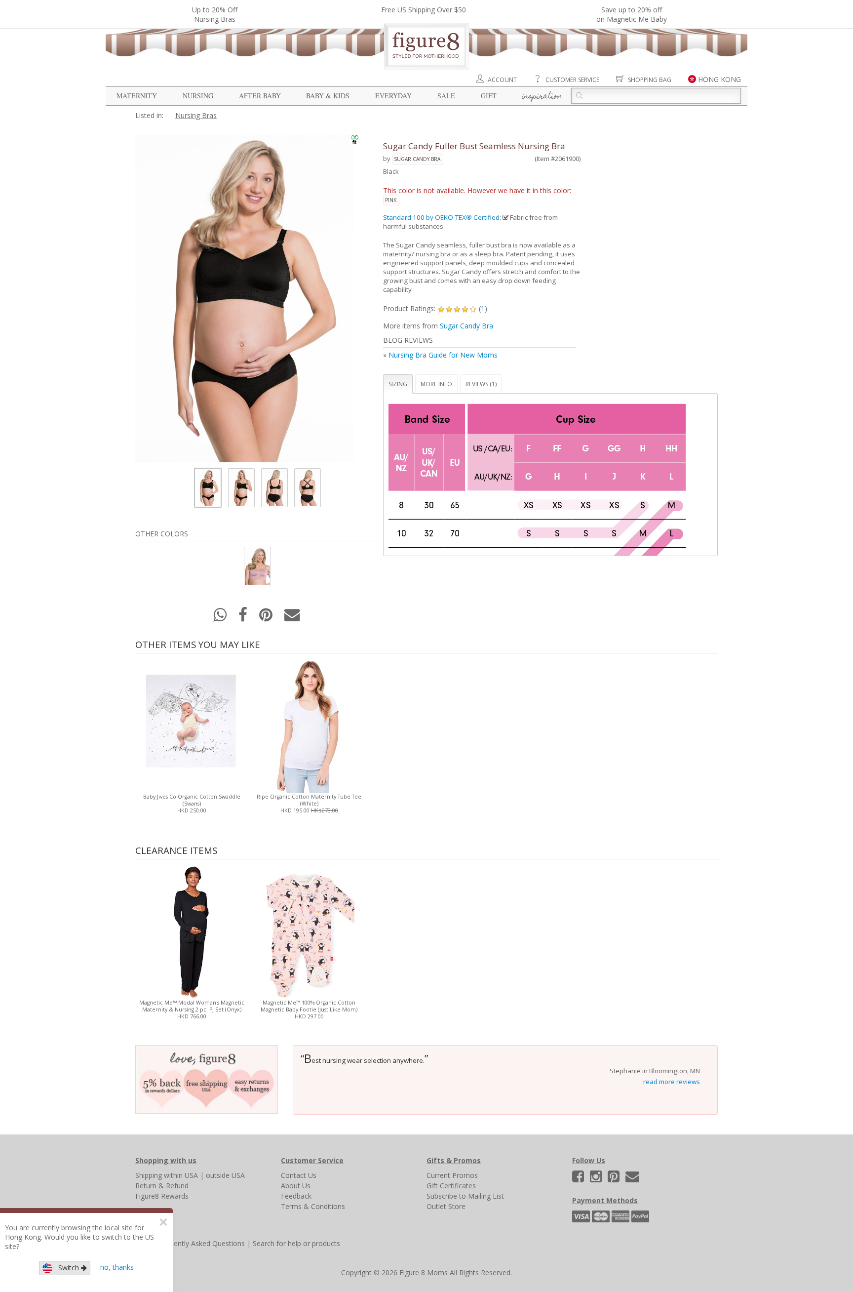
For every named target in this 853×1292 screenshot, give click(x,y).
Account (502, 80)
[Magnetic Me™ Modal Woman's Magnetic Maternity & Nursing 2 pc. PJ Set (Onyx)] (191, 930)
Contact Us (298, 1175)
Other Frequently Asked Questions (190, 1243)
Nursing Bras (196, 115)
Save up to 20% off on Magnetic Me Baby (631, 14)
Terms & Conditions (313, 1206)
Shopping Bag (649, 80)
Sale (446, 95)
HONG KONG (719, 79)
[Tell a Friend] (292, 617)
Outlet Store (445, 1206)
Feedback (296, 1196)
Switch (66, 1267)
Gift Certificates (451, 1185)
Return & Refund (162, 1185)
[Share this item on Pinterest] (266, 617)
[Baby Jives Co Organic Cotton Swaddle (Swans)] (191, 724)
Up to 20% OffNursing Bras (214, 14)
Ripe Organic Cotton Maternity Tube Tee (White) (309, 800)
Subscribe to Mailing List (465, 1196)
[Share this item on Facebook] (243, 617)
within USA (181, 1175)
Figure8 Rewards (162, 1196)
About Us (295, 1185)
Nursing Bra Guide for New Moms (443, 355)
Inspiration (542, 96)
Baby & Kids (327, 95)
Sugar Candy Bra (417, 159)
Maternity (136, 95)
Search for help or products (296, 1243)
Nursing (198, 95)
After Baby (260, 95)
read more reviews (671, 1081)
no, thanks (117, 1267)
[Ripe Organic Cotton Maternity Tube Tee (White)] (309, 724)
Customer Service (572, 80)
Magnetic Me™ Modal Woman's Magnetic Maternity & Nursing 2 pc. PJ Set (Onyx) (191, 1006)
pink (390, 200)
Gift (489, 95)
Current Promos (452, 1175)
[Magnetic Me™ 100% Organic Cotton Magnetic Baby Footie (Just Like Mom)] (309, 930)
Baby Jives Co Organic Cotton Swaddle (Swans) (191, 800)
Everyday (393, 95)
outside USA (225, 1175)
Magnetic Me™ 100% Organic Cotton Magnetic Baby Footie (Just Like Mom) (309, 1006)
